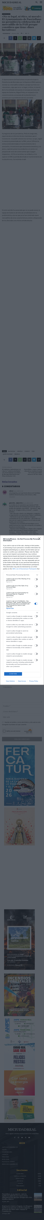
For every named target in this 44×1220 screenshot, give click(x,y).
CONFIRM (13, 674)
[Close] (40, 539)
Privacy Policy (33, 681)
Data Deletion (10, 681)
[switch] (36, 579)
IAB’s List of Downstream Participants (24, 569)
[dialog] (22, 610)
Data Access (22, 681)
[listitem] (22, 575)
